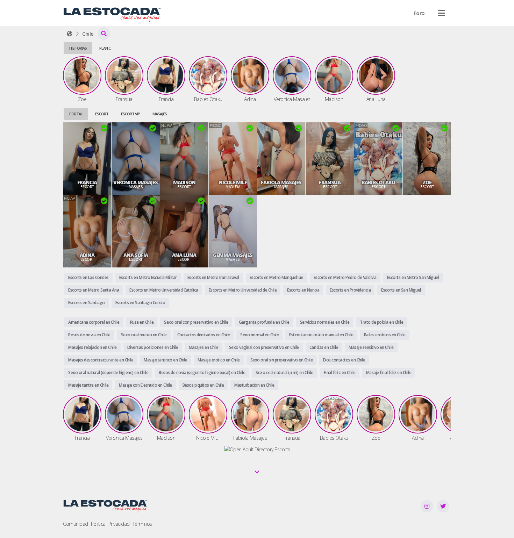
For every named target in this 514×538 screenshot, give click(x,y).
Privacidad (119, 524)
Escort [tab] (101, 113)
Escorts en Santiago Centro (140, 303)
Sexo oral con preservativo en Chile (196, 322)
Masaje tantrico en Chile (165, 360)
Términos (142, 524)
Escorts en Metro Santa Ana (93, 290)
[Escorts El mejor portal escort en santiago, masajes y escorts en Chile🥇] (69, 33)
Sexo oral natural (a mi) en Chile (284, 372)
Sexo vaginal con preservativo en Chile (264, 347)
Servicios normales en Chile (325, 322)
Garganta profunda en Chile (264, 322)
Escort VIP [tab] (130, 113)
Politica (98, 524)
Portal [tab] (76, 113)
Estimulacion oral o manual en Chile (321, 335)
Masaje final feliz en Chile (389, 372)
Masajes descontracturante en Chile (100, 360)
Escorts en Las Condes (88, 277)
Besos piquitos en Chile (203, 385)
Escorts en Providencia (350, 290)
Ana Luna (184, 255)
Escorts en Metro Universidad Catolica (163, 290)
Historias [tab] (78, 48)
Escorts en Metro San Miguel (413, 277)
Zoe (426, 182)
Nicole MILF (233, 182)
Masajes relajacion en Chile (92, 347)
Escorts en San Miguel (401, 290)
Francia (87, 182)
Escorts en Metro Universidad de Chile (243, 290)
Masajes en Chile (204, 347)
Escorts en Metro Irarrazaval (213, 277)
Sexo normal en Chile (259, 335)
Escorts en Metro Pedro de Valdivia (345, 277)
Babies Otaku (378, 182)
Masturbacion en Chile (254, 385)
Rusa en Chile (142, 322)
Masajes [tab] (159, 113)
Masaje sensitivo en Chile (371, 347)
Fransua (330, 182)
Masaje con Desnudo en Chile (145, 385)
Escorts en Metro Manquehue (276, 277)
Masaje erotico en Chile (219, 360)
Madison (184, 182)
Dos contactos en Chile (344, 360)
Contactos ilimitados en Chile (203, 335)
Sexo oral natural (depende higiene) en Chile (108, 372)
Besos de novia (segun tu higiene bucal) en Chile (202, 372)
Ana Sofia (135, 255)
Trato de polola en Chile (381, 322)
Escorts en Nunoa (303, 290)
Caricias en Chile (323, 347)
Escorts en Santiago (86, 303)
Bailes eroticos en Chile (385, 335)
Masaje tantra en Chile (88, 385)
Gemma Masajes (232, 255)
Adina (87, 255)
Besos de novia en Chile (89, 335)
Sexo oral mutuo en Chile (144, 335)
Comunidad (75, 524)
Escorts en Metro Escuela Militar (148, 277)
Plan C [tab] (104, 48)
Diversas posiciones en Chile (152, 347)
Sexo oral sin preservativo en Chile (281, 360)
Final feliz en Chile (340, 372)
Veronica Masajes (135, 182)
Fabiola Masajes (281, 182)
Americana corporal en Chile (94, 322)
